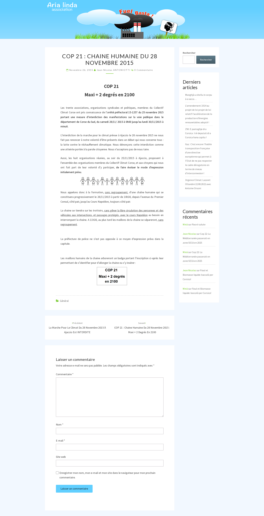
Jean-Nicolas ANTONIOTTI (113, 70)
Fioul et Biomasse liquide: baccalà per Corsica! (198, 275)
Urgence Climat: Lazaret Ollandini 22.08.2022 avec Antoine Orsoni (198, 184)
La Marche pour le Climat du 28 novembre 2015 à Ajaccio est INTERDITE (77, 328)
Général (64, 301)
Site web (61, 457)
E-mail (60, 440)
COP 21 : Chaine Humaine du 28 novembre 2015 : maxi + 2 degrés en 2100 (142, 328)
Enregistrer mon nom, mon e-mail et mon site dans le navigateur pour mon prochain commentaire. (107, 475)
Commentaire (64, 374)
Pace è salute (198, 224)
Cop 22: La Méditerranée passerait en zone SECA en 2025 (197, 238)
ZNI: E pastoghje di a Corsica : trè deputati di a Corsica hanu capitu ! (198, 133)
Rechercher (189, 52)
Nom (59, 424)
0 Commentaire (143, 70)
